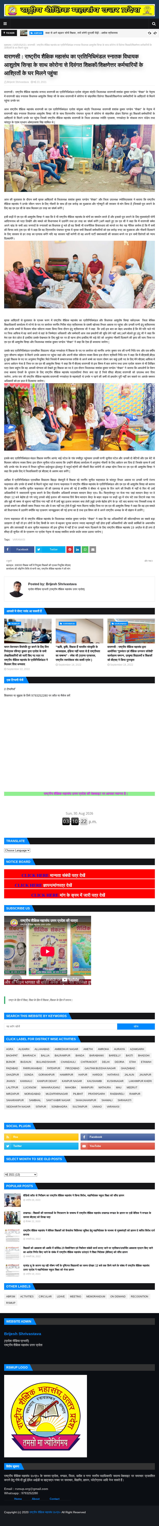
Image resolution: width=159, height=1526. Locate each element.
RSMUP (10, 1303)
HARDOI (97, 1074)
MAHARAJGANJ (50, 1087)
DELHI (106, 1062)
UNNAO (97, 1106)
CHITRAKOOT (89, 1062)
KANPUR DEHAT (47, 1081)
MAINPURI (87, 1087)
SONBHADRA (59, 1106)
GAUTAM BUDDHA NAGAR (100, 1068)
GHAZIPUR (12, 1074)
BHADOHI (143, 1055)
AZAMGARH (137, 1049)
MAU (119, 1087)
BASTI (129, 1055)
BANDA (80, 1055)
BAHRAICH (29, 1055)
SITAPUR (41, 1106)
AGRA (9, 1049)
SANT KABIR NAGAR (58, 1100)
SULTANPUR (79, 1106)
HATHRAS (113, 1074)
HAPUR (82, 1074)
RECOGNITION (139, 1296)
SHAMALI (106, 1100)
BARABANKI (96, 1055)
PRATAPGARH (96, 1094)
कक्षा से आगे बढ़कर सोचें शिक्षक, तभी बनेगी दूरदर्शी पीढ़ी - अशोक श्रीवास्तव (81, 32)
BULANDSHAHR (46, 1062)
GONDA (28, 1074)
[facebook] (118, 1137)
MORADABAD (32, 1094)
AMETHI (88, 1049)
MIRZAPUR (12, 1094)
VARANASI (19, 44)
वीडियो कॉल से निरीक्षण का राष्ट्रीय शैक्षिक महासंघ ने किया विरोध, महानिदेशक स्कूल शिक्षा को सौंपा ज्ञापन (73, 1195)
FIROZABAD (72, 1068)
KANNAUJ (26, 1081)
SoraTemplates (25, 1520)
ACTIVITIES (27, 1296)
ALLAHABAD (42, 1049)
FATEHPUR (53, 1068)
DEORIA (119, 1062)
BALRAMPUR (62, 1055)
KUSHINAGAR (115, 1081)
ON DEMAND (118, 1296)
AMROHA (103, 1049)
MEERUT (132, 1087)
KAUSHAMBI (94, 1081)
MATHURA (105, 1087)
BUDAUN (25, 1062)
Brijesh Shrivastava (18, 82)
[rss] (41, 1137)
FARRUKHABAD (32, 1068)
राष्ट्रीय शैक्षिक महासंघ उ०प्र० (45, 1512)
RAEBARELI (117, 1094)
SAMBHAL (35, 1100)
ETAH (132, 1062)
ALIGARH (23, 1049)
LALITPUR (12, 1087)
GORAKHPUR (47, 1074)
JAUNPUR (145, 1074)
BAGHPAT (12, 1055)
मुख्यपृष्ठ (7, 44)
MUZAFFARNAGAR (57, 1094)
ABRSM (10, 1296)
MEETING (75, 1296)
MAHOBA (70, 1087)
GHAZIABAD (128, 1068)
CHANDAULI (68, 1062)
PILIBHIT (78, 1094)
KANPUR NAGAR (72, 1081)
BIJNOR (10, 1062)
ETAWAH (146, 1062)
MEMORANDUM (95, 1296)
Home (18, 1498)
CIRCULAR (45, 1296)
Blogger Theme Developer (67, 1520)
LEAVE (61, 1296)
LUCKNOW (29, 1087)
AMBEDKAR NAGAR (66, 1049)
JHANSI (10, 1081)
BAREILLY (115, 1055)
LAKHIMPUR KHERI (140, 1081)
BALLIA (45, 1055)
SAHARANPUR (15, 1100)
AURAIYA (119, 1049)
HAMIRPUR (66, 1074)
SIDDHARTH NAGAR (18, 1106)
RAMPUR (134, 1094)
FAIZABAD (12, 1068)
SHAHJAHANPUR (86, 1100)
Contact (54, 1498)
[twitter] (41, 1146)
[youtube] (118, 1146)
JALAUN (129, 1074)
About (36, 1498)
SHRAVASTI (124, 1100)
